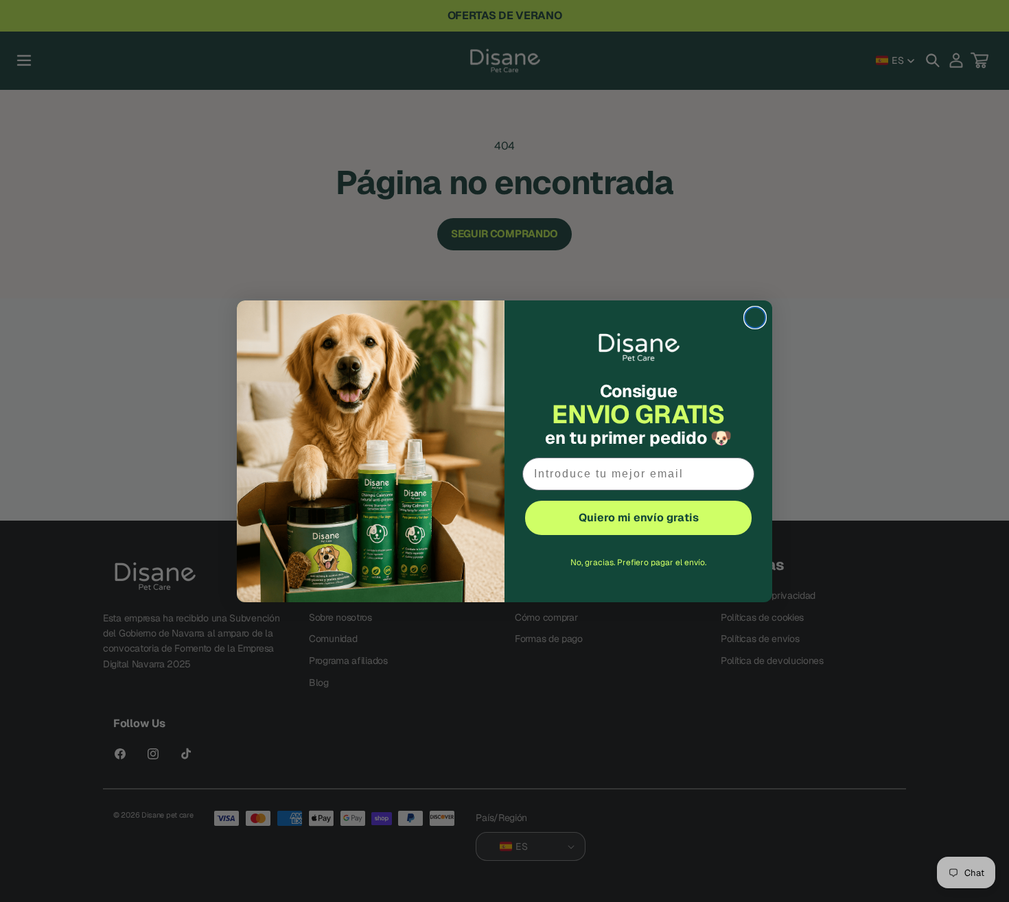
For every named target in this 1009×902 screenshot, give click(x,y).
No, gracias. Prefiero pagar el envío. (638, 562)
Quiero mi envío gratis (639, 517)
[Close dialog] (755, 317)
